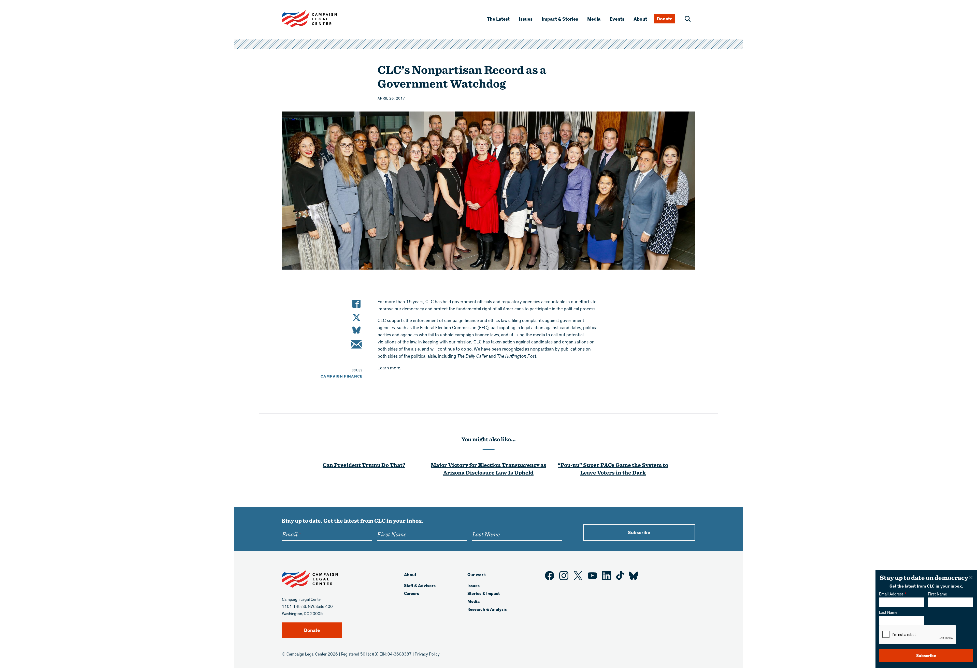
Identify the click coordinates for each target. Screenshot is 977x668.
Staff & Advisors (420, 585)
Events (617, 19)
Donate (664, 18)
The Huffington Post (516, 356)
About (640, 19)
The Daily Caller (472, 356)
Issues (526, 19)
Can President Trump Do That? (364, 465)
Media (593, 19)
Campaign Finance (342, 376)
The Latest (498, 19)
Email (289, 534)
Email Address (891, 593)
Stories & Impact (483, 593)
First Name (937, 593)
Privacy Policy (427, 654)
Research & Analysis (487, 609)
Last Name (888, 612)
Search (687, 18)
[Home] (317, 19)
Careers (411, 593)
